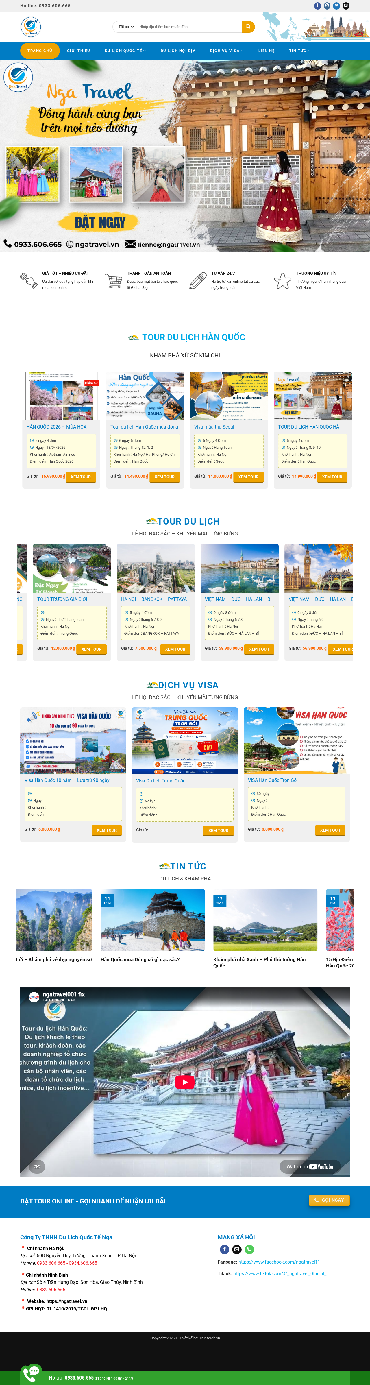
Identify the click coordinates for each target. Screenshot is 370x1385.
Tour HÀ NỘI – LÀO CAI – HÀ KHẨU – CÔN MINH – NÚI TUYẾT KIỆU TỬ (123, 599)
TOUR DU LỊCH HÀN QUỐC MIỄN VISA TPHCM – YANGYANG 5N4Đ (233, 427)
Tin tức (298, 51)
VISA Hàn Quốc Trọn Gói (273, 780)
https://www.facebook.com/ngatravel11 (278, 1262)
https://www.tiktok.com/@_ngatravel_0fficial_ (280, 1273)
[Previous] (15, 156)
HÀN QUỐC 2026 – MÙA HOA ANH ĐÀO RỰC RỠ (35, 599)
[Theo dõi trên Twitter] (336, 6)
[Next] (355, 156)
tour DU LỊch (188, 521)
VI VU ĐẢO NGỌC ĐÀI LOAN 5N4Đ (291, 599)
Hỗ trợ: (91, 1378)
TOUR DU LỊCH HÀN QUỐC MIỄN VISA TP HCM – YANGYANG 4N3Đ (148, 427)
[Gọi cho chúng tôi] (249, 1250)
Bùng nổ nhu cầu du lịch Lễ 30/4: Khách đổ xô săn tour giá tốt (189, 963)
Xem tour (85, 476)
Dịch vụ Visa (225, 51)
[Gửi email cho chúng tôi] (346, 6)
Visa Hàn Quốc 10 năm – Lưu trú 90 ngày (67, 780)
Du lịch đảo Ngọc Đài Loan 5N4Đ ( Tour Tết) (207, 599)
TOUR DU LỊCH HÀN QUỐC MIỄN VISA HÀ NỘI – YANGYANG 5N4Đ (65, 427)
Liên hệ (266, 51)
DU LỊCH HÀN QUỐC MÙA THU (313, 427)
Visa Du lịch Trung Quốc (160, 781)
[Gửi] (248, 27)
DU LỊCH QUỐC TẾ (123, 51)
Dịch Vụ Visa (188, 685)
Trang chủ (40, 51)
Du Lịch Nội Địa (178, 51)
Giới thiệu (78, 51)
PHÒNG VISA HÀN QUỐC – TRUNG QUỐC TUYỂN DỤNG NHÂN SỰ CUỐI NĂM (296, 963)
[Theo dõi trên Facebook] (317, 6)
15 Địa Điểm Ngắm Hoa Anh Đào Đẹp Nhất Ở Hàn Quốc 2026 (74, 963)
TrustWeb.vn (209, 1338)
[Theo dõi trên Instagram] (327, 6)
